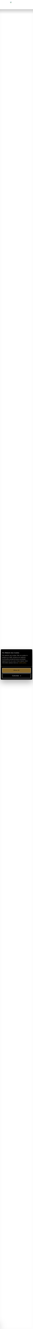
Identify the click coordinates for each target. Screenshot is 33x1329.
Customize (15, 676)
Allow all (16, 670)
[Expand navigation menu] (3, 3)
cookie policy (22, 662)
